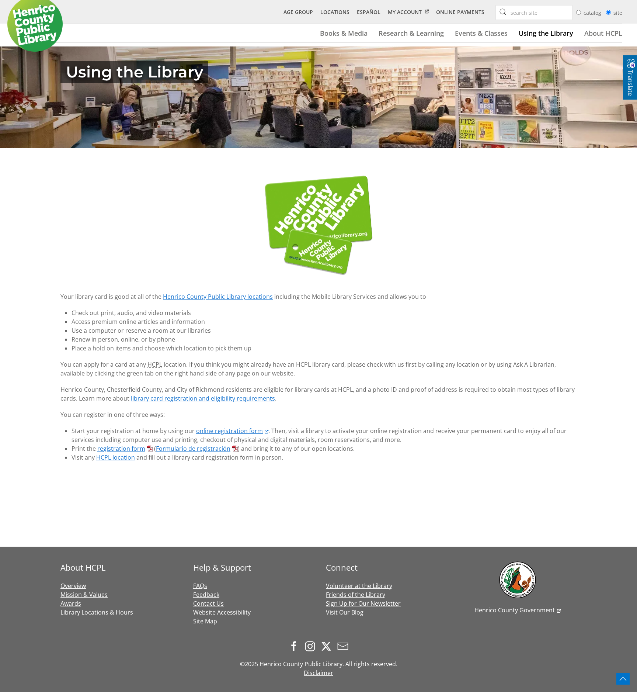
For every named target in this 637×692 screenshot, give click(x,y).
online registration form (229, 431)
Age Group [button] (298, 11)
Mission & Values (84, 595)
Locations (334, 11)
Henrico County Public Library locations (218, 297)
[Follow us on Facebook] (295, 645)
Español (368, 11)
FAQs (200, 586)
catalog (593, 12)
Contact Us (208, 603)
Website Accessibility (222, 612)
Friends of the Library (355, 595)
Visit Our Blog (344, 612)
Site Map (205, 621)
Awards (70, 603)
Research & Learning (411, 33)
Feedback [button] (206, 595)
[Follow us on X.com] (328, 645)
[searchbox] (502, 12)
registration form (121, 448)
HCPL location (115, 457)
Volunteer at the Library (359, 586)
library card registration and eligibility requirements (203, 398)
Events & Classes (481, 33)
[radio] (578, 12)
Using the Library (546, 33)
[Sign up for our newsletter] (344, 645)
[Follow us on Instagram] (311, 645)
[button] (623, 679)
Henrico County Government (514, 610)
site (617, 12)
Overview (73, 586)
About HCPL (603, 33)
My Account (405, 11)
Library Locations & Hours (96, 612)
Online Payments (460, 11)
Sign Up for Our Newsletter (363, 603)
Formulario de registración (193, 448)
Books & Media (344, 33)
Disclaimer (318, 673)
